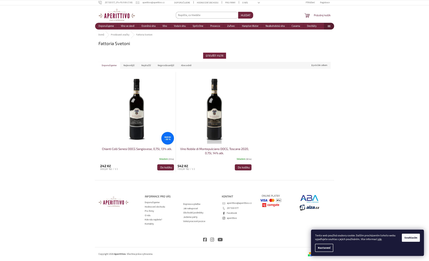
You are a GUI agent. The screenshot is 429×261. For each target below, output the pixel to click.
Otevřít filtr (214, 55)
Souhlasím (410, 238)
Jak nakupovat (190, 208)
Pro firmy (230, 2)
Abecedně (186, 65)
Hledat (245, 15)
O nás (245, 2)
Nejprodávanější (166, 65)
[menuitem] (106, 26)
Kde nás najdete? (153, 219)
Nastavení (324, 248)
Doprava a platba (191, 204)
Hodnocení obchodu (207, 2)
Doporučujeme (182, 2)
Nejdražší (146, 65)
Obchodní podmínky (193, 212)
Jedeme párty (190, 217)
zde (380, 239)
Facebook (232, 213)
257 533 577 (233, 208)
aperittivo (232, 218)
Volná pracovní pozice (194, 221)
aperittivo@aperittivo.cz (239, 203)
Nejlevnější (129, 65)
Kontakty (149, 224)
